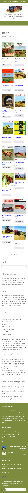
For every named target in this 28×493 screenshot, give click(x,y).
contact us (18, 355)
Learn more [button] (6, 485)
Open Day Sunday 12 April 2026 (13, 434)
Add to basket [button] (6, 64)
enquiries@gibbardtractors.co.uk (17, 1)
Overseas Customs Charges (12, 432)
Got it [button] (14, 489)
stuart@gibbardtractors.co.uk (15, 468)
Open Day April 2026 (10, 437)
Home (3, 30)
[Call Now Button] (3, 490)
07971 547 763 (6, 1)
